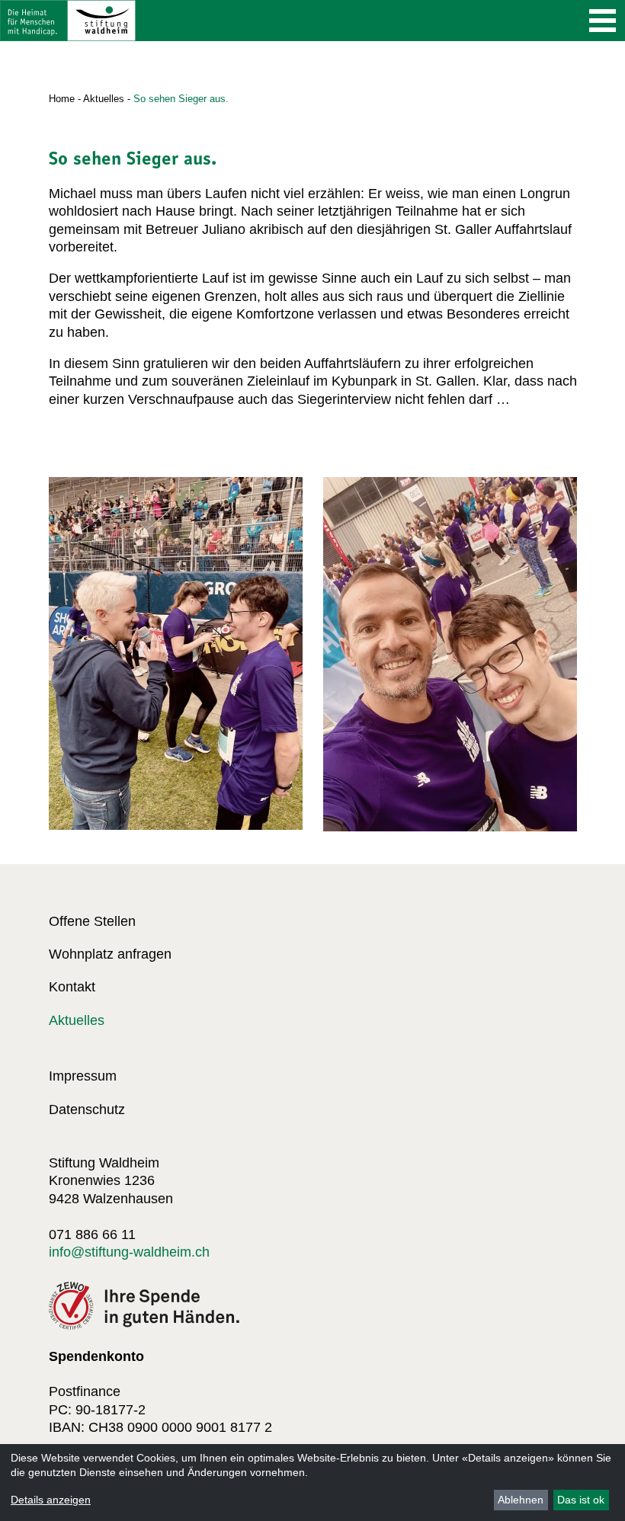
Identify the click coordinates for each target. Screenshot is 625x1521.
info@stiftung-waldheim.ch (129, 1252)
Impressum (83, 1076)
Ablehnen (520, 1500)
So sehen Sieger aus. (181, 98)
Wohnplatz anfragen (110, 954)
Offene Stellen (92, 921)
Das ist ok (580, 1500)
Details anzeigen (51, 1500)
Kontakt (72, 986)
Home (62, 98)
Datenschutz (87, 1109)
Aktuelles (103, 98)
